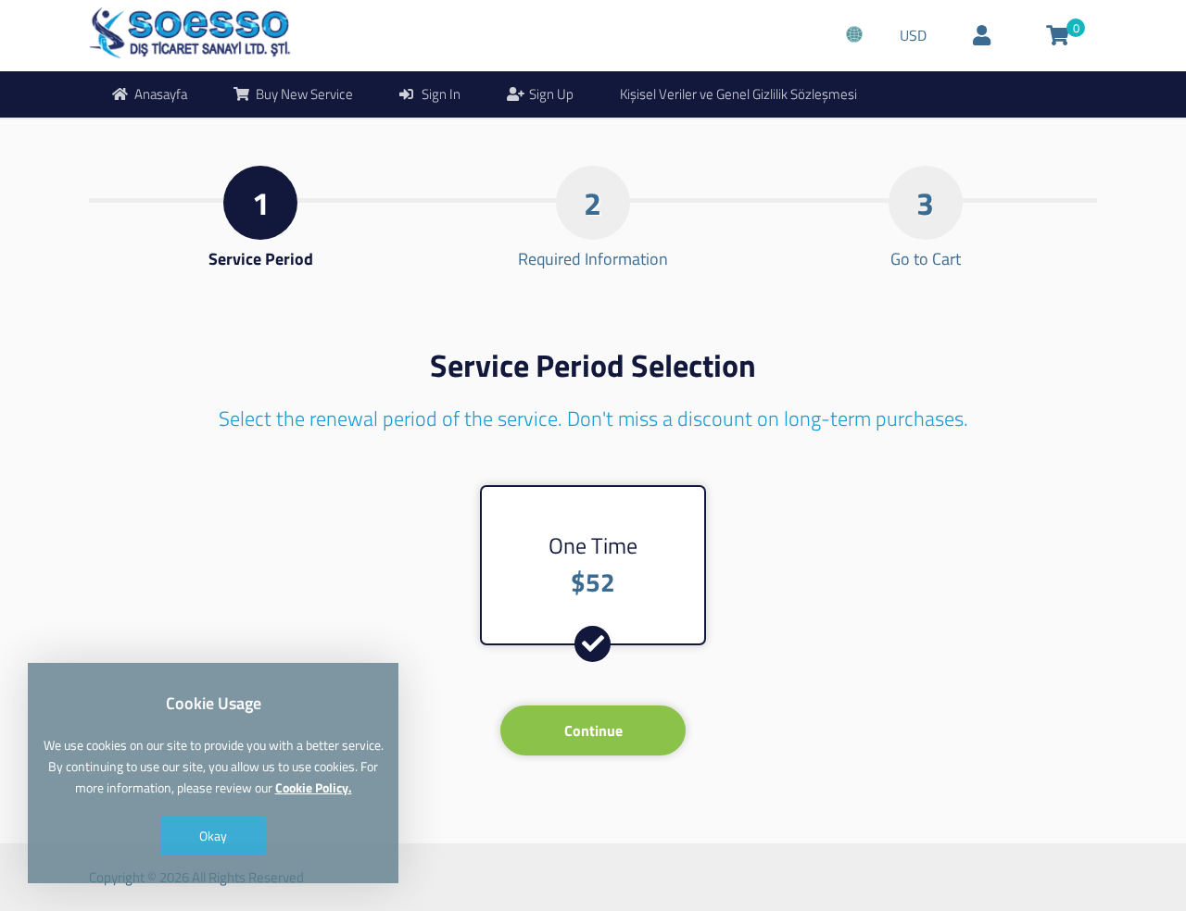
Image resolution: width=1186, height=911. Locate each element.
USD (913, 35)
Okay (213, 835)
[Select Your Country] (854, 35)
